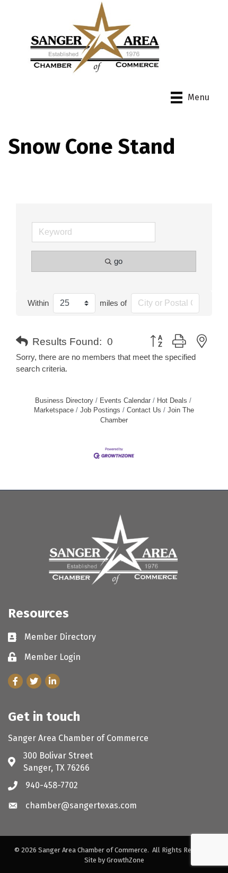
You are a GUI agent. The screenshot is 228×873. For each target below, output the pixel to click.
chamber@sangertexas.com (81, 805)
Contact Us (144, 410)
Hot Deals (172, 400)
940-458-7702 (51, 785)
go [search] (118, 261)
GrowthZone (125, 860)
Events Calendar (125, 400)
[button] (22, 342)
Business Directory (64, 400)
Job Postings (100, 410)
